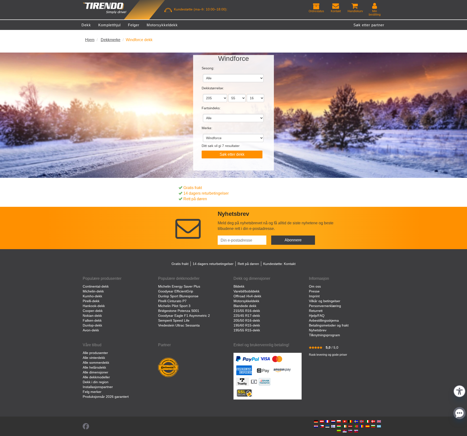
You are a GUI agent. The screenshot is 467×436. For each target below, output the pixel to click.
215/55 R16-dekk (247, 311)
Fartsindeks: (211, 108)
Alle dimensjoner (95, 372)
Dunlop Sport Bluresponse (178, 296)
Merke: (207, 128)
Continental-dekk (96, 286)
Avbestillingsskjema (324, 320)
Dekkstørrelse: (213, 88)
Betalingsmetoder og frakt (329, 325)
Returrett (316, 311)
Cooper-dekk (93, 311)
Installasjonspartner (98, 387)
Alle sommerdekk (96, 362)
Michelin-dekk (93, 291)
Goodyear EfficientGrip (175, 291)
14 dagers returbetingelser (206, 193)
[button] (459, 391)
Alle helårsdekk (94, 367)
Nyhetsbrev (317, 330)
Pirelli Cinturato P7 (172, 301)
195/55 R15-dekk (247, 330)
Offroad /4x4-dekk (247, 296)
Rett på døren (195, 199)
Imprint (314, 296)
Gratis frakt (192, 188)
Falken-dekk (92, 320)
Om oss (315, 286)
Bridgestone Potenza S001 (178, 311)
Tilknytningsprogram (324, 335)
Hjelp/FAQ (316, 316)
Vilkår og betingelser (324, 301)
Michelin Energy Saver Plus (179, 286)
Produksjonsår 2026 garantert (106, 397)
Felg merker (92, 392)
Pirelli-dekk (91, 301)
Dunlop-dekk (92, 325)
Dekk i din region (95, 382)
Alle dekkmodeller (96, 377)
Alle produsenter (95, 353)
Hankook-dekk (94, 306)
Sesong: (208, 68)
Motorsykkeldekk (246, 301)
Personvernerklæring (325, 306)
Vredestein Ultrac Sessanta (179, 325)
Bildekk (239, 286)
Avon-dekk (91, 330)
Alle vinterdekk (94, 358)
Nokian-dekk (92, 316)
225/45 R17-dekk (247, 316)
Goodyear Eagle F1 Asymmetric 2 (184, 316)
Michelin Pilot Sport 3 (174, 306)
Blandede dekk (245, 306)
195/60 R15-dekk (247, 325)
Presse (314, 291)
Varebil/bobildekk (247, 291)
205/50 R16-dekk (247, 320)
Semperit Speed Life (173, 320)
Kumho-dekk (92, 296)
